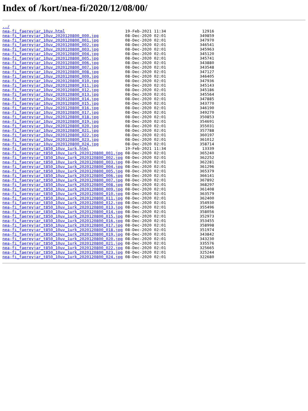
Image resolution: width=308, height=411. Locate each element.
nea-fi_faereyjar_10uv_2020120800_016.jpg (50, 108)
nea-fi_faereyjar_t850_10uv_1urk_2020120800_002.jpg (62, 157)
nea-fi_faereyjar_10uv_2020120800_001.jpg (50, 40)
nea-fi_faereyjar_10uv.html (33, 31)
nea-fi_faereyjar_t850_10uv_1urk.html (45, 148)
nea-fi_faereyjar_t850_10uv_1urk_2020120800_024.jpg (62, 257)
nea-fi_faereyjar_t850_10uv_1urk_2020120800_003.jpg (62, 162)
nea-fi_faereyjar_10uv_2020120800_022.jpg (50, 135)
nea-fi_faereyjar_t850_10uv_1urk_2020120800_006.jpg (62, 175)
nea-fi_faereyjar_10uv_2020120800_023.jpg (50, 139)
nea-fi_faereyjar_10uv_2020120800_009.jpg (50, 76)
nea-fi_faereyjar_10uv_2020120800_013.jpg (50, 94)
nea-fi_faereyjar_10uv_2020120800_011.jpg (50, 85)
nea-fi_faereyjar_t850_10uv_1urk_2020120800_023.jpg (62, 252)
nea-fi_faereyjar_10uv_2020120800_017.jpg (50, 112)
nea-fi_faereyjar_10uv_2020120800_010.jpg (50, 81)
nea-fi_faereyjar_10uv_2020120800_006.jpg (50, 62)
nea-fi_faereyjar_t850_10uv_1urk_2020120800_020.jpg (62, 238)
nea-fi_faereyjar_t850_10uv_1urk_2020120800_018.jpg (62, 229)
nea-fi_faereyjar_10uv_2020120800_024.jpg (50, 144)
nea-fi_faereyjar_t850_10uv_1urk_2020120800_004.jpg (62, 166)
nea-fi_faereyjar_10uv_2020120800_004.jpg (50, 53)
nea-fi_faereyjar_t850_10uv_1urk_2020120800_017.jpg (62, 225)
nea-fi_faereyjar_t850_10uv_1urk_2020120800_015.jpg (62, 216)
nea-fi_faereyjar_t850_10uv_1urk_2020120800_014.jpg (62, 211)
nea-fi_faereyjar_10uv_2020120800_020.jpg (50, 126)
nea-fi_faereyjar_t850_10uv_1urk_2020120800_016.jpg (62, 220)
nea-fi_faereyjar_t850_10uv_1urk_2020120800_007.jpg (62, 180)
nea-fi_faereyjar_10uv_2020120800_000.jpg (50, 35)
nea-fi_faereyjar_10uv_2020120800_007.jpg (50, 67)
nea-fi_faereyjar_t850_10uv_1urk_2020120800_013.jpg (62, 207)
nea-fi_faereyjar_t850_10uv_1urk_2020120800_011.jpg (62, 198)
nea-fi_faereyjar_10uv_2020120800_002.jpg (50, 44)
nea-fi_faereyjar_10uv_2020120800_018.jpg (50, 117)
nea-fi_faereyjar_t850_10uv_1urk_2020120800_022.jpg (62, 248)
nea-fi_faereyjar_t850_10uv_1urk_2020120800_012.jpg (62, 202)
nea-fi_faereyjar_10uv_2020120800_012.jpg (50, 90)
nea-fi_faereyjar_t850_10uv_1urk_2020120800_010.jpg (62, 193)
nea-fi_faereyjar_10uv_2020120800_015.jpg (50, 103)
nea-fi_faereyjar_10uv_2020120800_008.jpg (50, 72)
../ (6, 26)
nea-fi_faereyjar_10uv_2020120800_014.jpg (50, 99)
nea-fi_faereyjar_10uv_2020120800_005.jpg (50, 58)
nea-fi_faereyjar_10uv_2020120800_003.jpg (50, 49)
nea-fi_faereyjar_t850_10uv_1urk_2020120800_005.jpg (62, 171)
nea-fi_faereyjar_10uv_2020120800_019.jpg (50, 121)
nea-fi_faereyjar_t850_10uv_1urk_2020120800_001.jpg (62, 153)
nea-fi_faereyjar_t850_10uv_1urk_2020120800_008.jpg (62, 184)
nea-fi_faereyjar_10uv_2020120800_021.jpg (50, 130)
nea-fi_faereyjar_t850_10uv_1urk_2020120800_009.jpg (62, 189)
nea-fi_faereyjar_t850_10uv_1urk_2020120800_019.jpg (62, 234)
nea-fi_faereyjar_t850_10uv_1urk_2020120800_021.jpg (62, 243)
